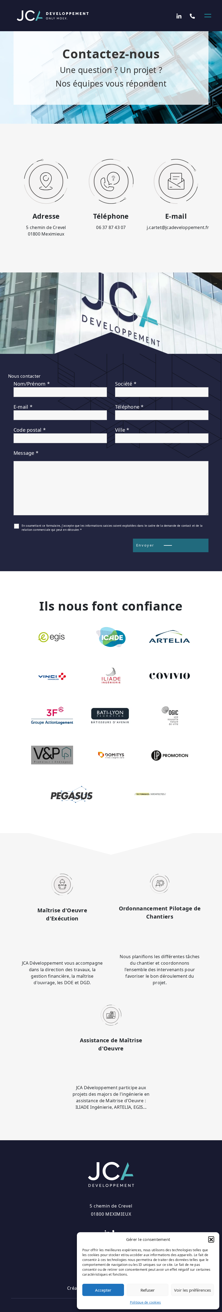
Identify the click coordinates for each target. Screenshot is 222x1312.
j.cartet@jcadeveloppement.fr (178, 227)
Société (125, 383)
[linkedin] (179, 16)
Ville (122, 430)
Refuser (148, 1290)
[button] (211, 1239)
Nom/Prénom (32, 383)
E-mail (23, 406)
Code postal (30, 430)
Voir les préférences (192, 1290)
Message (26, 453)
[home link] (53, 15)
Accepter (103, 1290)
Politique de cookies (145, 1302)
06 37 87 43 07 (111, 227)
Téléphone (129, 406)
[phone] (192, 16)
